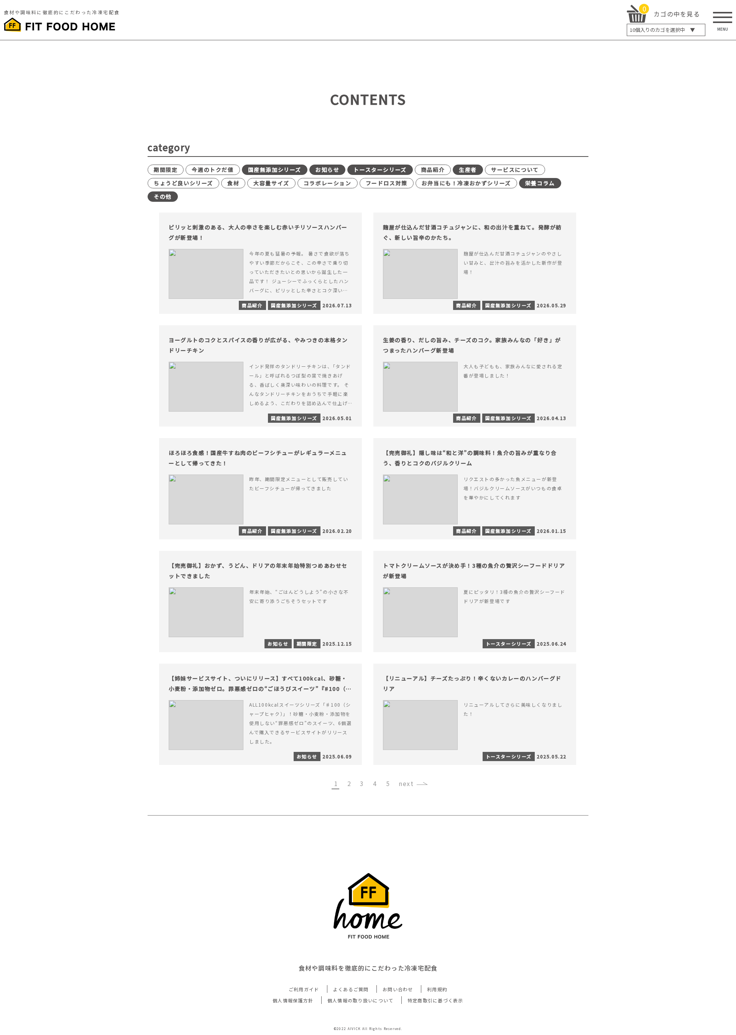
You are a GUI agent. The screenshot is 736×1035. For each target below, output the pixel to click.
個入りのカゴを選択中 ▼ (662, 29)
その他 (163, 196)
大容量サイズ (271, 183)
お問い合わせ (398, 989)
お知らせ (327, 169)
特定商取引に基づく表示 (435, 1000)
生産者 (468, 169)
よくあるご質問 (351, 989)
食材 (233, 183)
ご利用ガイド (304, 989)
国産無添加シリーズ (274, 169)
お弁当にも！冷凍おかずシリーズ (466, 183)
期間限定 (165, 169)
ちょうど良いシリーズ (183, 183)
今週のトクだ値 (212, 169)
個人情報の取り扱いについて (360, 1000)
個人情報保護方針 (293, 1000)
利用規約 (437, 989)
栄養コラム (540, 183)
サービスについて (515, 169)
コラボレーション (328, 183)
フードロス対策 (386, 183)
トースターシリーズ (379, 169)
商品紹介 (433, 169)
